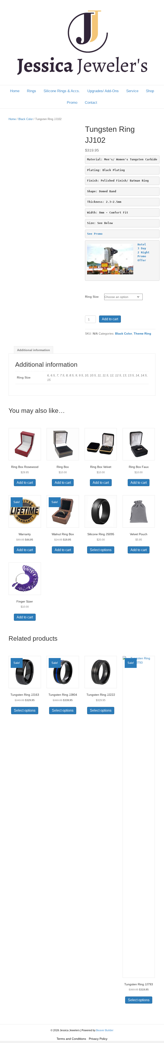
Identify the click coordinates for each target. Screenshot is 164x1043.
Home (14, 91)
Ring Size (92, 296)
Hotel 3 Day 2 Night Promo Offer (143, 252)
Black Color (25, 119)
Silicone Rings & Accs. (62, 91)
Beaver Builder (104, 1030)
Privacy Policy (98, 1038)
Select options (100, 550)
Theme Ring (142, 333)
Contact (91, 103)
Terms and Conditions (71, 1038)
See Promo (94, 233)
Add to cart (110, 319)
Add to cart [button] (25, 482)
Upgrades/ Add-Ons (103, 91)
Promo (72, 103)
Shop (150, 91)
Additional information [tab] (33, 350)
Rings (31, 91)
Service (132, 91)
